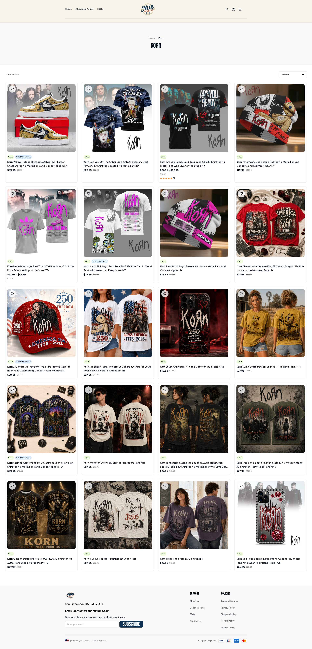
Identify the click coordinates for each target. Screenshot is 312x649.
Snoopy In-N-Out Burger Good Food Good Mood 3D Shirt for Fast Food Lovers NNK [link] (38, 640)
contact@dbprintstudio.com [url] (91, 611)
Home (152, 38)
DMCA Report (99, 640)
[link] (12, 638)
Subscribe (131, 624)
